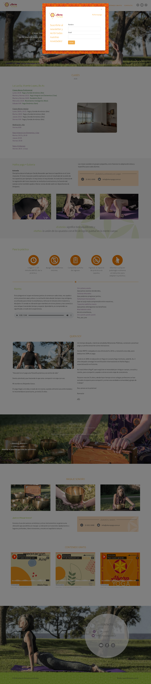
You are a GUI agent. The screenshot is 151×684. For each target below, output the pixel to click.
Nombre (71, 24)
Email (70, 32)
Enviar (72, 42)
